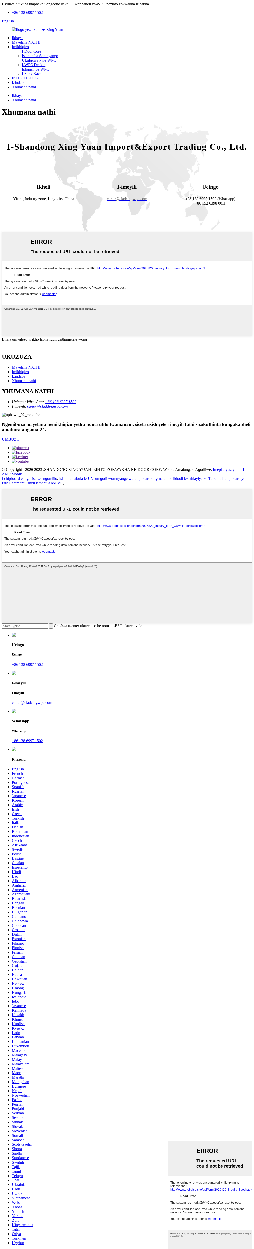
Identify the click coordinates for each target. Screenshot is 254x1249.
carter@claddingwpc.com (47, 406)
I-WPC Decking (34, 65)
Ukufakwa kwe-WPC (39, 60)
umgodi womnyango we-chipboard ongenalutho (133, 478)
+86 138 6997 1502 (27, 12)
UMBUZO (11, 439)
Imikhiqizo (20, 47)
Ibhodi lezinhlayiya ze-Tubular (196, 478)
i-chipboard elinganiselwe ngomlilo (29, 478)
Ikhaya (17, 38)
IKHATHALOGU (26, 78)
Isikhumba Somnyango (40, 56)
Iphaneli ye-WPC (35, 69)
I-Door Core (31, 51)
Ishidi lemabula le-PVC (44, 483)
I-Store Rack (32, 73)
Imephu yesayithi (226, 469)
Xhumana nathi (24, 87)
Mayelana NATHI (26, 42)
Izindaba (18, 82)
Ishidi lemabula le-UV (76, 478)
